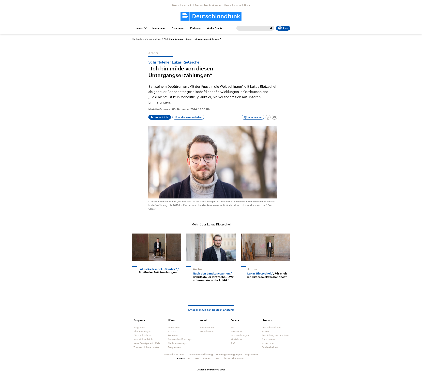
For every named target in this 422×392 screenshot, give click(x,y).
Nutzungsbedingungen (229, 354)
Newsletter (236, 331)
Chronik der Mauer (233, 358)
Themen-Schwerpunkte (146, 347)
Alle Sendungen (142, 331)
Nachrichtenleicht (143, 339)
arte (217, 358)
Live (285, 28)
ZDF (197, 358)
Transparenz (268, 339)
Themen (138, 28)
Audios (172, 331)
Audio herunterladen (190, 117)
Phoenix (207, 358)
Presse (265, 331)
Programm (177, 28)
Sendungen (158, 28)
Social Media (207, 331)
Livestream (174, 327)
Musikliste (236, 339)
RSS (233, 343)
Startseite (137, 39)
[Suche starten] (271, 28)
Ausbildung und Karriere (275, 335)
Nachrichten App (177, 343)
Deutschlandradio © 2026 (211, 369)
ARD (189, 358)
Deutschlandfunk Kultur (208, 5)
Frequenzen (174, 347)
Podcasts (195, 28)
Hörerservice (207, 327)
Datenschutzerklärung (200, 354)
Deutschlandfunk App (180, 339)
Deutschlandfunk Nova (237, 5)
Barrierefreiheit (270, 347)
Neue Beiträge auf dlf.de (147, 343)
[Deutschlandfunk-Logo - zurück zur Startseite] (211, 16)
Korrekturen (268, 343)
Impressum (251, 354)
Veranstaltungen (240, 335)
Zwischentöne (153, 39)
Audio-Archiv (214, 28)
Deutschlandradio (182, 5)
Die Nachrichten (142, 335)
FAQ (233, 327)
